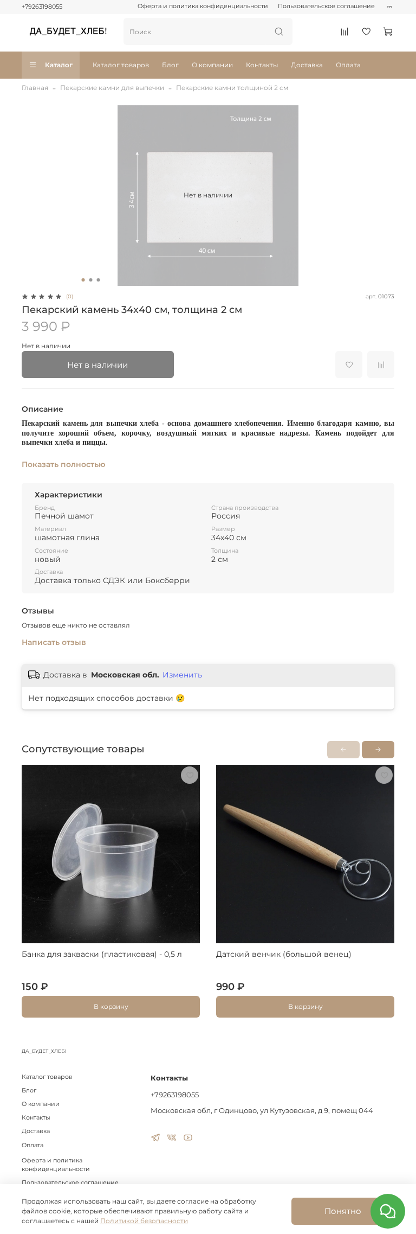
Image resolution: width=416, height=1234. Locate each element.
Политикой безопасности (144, 1221)
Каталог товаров (121, 65)
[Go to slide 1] (83, 280)
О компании (212, 65)
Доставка (307, 65)
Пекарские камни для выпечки (112, 88)
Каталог (59, 65)
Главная (35, 88)
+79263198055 (42, 6)
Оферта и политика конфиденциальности (203, 6)
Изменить (182, 675)
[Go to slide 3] (98, 280)
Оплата (348, 65)
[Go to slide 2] (91, 280)
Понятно (342, 1211)
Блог (170, 65)
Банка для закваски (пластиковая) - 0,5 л (102, 954)
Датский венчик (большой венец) (284, 954)
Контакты (262, 65)
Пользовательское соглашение (326, 6)
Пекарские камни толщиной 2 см (232, 88)
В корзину (111, 1006)
